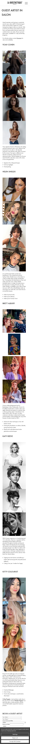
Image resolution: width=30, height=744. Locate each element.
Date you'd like (6, 724)
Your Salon (5, 717)
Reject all (15, 738)
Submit (4, 726)
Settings (15, 734)
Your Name (5, 719)
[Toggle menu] (26, 3)
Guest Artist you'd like (8, 720)
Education (19, 38)
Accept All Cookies (15, 741)
